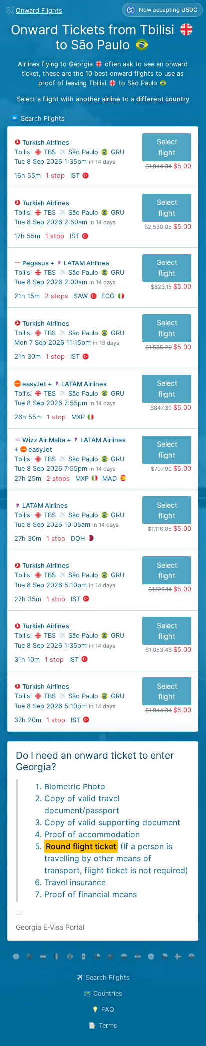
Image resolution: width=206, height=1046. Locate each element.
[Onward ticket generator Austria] (43, 956)
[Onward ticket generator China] (110, 956)
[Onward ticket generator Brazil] (70, 956)
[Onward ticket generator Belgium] (56, 956)
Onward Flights (39, 10)
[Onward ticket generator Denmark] (178, 956)
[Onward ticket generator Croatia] (138, 956)
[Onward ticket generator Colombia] (124, 956)
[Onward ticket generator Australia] (30, 956)
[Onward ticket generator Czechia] (164, 956)
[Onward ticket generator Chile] (97, 956)
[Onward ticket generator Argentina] (16, 956)
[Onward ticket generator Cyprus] (151, 956)
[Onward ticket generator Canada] (84, 956)
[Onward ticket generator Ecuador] (192, 956)
